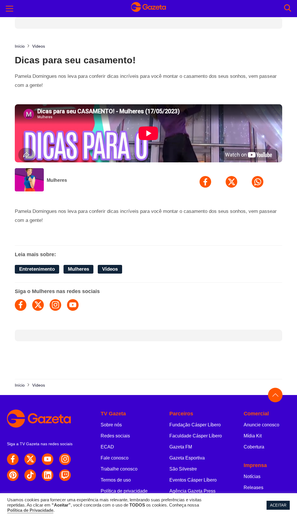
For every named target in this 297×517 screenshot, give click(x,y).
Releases (253, 487)
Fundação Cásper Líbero (195, 424)
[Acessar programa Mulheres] (29, 180)
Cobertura (254, 446)
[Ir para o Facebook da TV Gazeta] (13, 459)
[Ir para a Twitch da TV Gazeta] (65, 475)
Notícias (252, 476)
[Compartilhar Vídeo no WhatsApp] (257, 182)
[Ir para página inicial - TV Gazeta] (148, 8)
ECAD (107, 446)
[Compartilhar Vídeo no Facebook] (205, 182)
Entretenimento (37, 269)
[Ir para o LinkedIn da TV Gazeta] (47, 475)
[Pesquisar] (287, 8)
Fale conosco (114, 457)
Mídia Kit (253, 435)
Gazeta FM (180, 446)
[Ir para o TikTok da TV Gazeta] (30, 475)
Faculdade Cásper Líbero (195, 435)
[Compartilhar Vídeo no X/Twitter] (231, 182)
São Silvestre (183, 468)
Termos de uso (116, 479)
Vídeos (110, 269)
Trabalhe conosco (119, 468)
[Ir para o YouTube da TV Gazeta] (47, 459)
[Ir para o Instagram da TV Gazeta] (65, 459)
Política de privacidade (124, 491)
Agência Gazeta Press (192, 491)
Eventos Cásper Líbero (193, 479)
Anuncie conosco (261, 424)
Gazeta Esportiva (187, 457)
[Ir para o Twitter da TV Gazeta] (30, 459)
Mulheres (57, 180)
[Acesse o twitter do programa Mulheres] (38, 305)
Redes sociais (115, 435)
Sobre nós (111, 424)
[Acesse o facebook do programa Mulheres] (20, 305)
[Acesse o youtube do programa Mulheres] (73, 305)
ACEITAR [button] (278, 505)
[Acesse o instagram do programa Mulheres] (55, 305)
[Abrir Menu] (9, 9)
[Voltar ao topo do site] (275, 395)
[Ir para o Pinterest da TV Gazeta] (13, 475)
